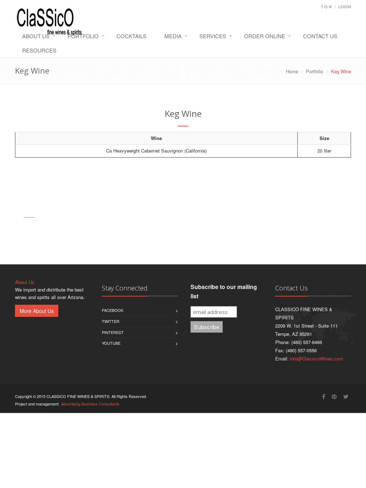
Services (212, 36)
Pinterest (113, 332)
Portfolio (83, 36)
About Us (36, 36)
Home (292, 71)
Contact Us (320, 36)
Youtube (111, 343)
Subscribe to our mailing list (224, 291)
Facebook (112, 310)
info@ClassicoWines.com (316, 358)
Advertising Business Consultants (90, 404)
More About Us (37, 310)
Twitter (110, 321)
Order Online (264, 36)
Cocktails (132, 36)
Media (173, 36)
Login (344, 6)
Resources (39, 50)
